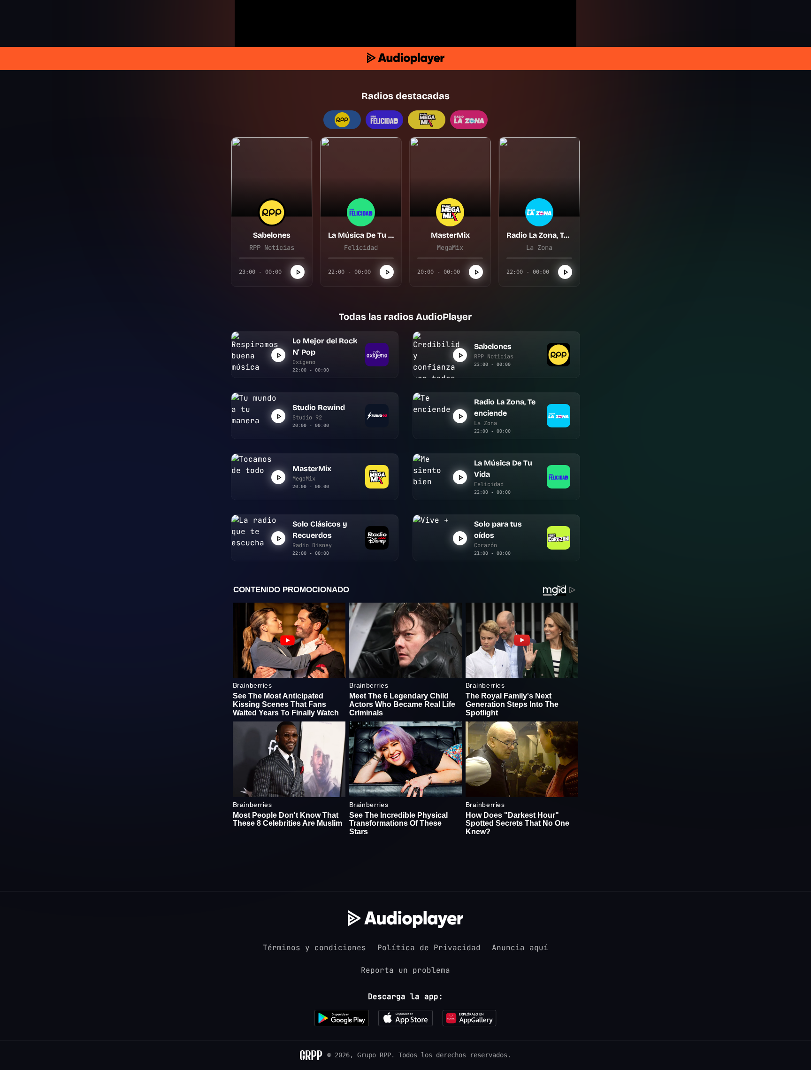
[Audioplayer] (405, 58)
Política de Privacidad (429, 948)
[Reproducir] (298, 272)
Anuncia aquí (520, 948)
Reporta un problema (405, 970)
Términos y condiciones (314, 948)
